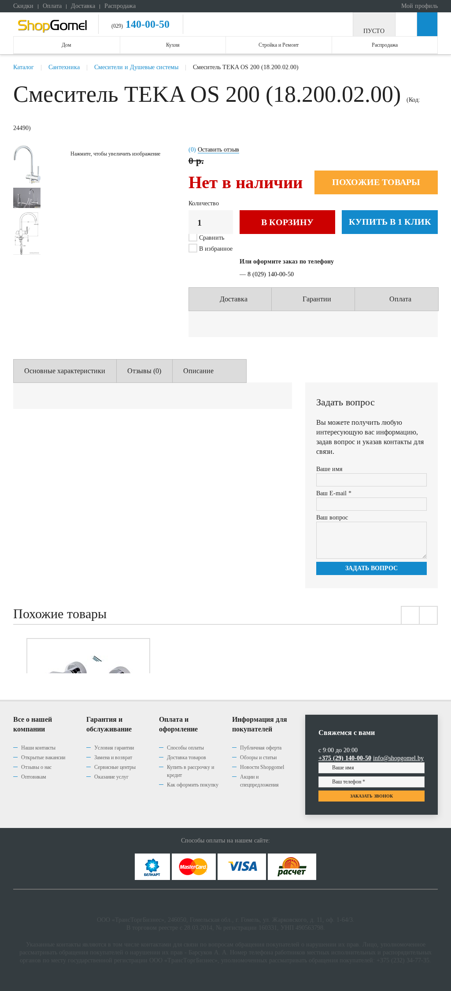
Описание (198, 371)
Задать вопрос (371, 568)
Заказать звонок (371, 796)
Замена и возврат (113, 757)
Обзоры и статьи (258, 757)
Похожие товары (376, 182)
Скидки (23, 6)
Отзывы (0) (144, 371)
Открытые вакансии (43, 757)
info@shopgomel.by (398, 758)
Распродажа (120, 6)
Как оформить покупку (192, 785)
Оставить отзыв (218, 149)
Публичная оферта (260, 748)
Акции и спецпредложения (259, 781)
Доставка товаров (186, 757)
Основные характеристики (64, 371)
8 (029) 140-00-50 (271, 274)
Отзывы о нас (36, 767)
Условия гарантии (114, 748)
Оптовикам (33, 777)
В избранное (215, 248)
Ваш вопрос (332, 517)
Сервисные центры (115, 767)
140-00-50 (146, 24)
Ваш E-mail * (333, 493)
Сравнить (211, 237)
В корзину (287, 222)
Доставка (83, 6)
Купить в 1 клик (390, 221)
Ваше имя (329, 469)
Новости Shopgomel (262, 767)
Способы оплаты (185, 748)
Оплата (52, 6)
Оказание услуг (111, 777)
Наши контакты (38, 748)
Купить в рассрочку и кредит (190, 771)
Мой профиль (418, 6)
